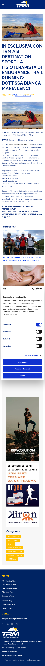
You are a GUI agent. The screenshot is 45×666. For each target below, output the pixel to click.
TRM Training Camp (9, 588)
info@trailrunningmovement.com (14, 619)
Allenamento (13, 540)
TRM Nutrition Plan (9, 585)
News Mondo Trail (23, 96)
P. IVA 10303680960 (9, 651)
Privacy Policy (7, 608)
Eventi (10, 544)
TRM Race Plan (7, 592)
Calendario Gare (8, 596)
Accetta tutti (22, 362)
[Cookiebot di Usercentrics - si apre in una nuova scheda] (32, 288)
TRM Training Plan (8, 581)
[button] (3, 4)
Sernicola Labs (34, 660)
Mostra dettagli (31, 355)
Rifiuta (22, 375)
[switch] (39, 332)
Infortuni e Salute (14, 548)
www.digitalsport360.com (12, 655)
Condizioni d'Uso (8, 604)
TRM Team (12, 559)
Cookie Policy (7, 601)
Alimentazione (13, 536)
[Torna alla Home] (22, 4)
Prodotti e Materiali (15, 555)
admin (14, 94)
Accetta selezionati (22, 369)
